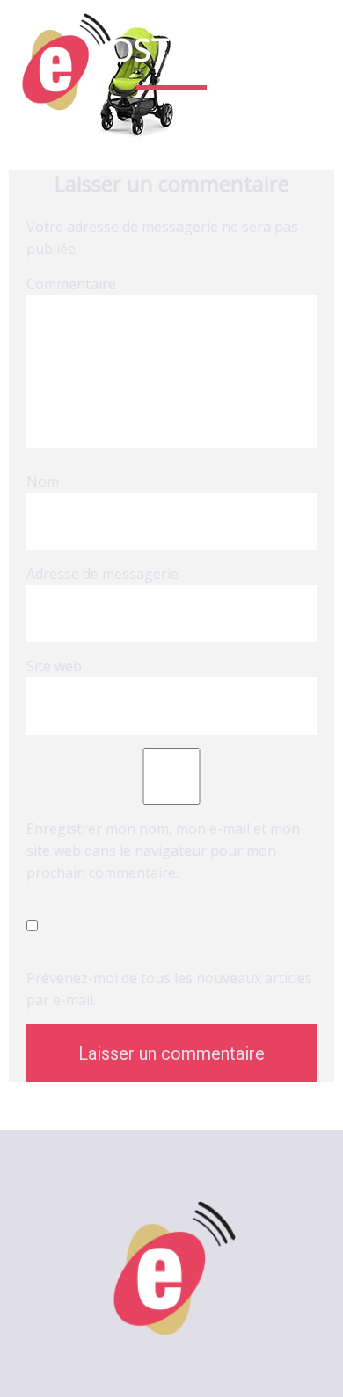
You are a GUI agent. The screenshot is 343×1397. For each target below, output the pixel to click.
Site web (54, 666)
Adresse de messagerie (102, 573)
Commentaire (71, 283)
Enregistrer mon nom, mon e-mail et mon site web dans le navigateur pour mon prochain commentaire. (163, 850)
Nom (42, 481)
